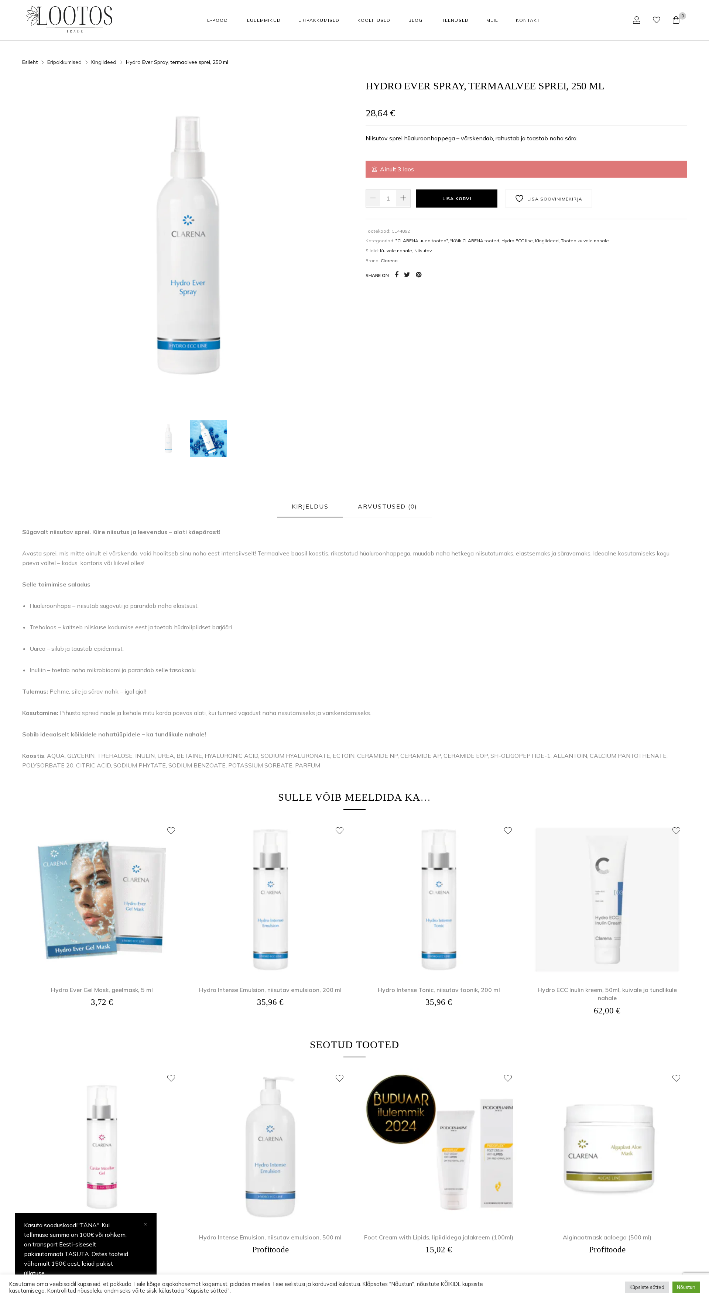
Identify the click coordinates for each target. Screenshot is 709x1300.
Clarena (389, 260)
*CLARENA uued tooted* (421, 240)
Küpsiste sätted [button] (647, 1287)
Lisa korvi (456, 198)
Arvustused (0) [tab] (387, 506)
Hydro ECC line (517, 240)
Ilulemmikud (263, 20)
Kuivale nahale (396, 250)
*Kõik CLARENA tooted (474, 240)
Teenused (455, 20)
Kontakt (528, 20)
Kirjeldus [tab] (310, 506)
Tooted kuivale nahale (585, 240)
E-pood (217, 20)
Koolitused (374, 20)
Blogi (416, 20)
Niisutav (423, 250)
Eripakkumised (319, 20)
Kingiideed (547, 240)
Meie (492, 20)
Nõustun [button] (686, 1287)
